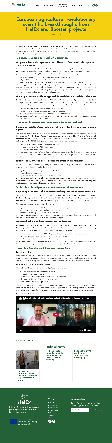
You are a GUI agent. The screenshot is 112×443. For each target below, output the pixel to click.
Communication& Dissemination (61, 5)
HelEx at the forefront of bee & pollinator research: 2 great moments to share (27, 375)
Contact (80, 5)
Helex (37, 5)
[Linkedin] (96, 5)
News (73, 5)
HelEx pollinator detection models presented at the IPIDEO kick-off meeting (54, 355)
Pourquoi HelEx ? (48, 5)
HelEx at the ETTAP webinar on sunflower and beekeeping (82, 354)
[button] (29, 340)
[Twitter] (93, 5)
